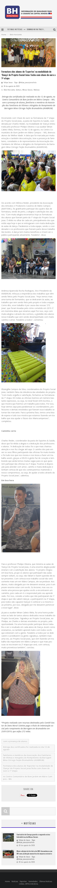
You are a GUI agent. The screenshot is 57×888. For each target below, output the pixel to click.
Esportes (23, 881)
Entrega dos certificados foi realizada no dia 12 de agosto (26, 748)
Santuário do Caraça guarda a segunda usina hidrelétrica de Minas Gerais (33, 835)
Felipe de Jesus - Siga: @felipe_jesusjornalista (26, 841)
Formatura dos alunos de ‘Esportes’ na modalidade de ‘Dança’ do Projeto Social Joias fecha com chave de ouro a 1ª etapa (28, 768)
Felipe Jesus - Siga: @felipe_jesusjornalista (20, 82)
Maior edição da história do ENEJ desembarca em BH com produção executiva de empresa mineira (34, 852)
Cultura (18, 90)
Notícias (37, 90)
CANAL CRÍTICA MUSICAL (28, 884)
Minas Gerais (28, 90)
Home (3, 34)
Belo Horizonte (9, 90)
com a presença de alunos (15, 741)
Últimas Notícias (45, 881)
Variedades (32, 881)
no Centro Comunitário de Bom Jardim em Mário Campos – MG (28, 777)
